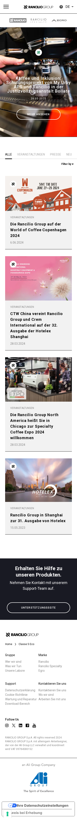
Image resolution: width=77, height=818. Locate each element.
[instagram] (7, 725)
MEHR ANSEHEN (38, 114)
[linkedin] (20, 725)
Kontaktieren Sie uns (52, 690)
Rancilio (43, 661)
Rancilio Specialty (50, 666)
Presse (55, 154)
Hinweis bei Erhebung (23, 813)
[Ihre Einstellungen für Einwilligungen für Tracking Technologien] (7, 814)
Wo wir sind (46, 694)
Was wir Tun (13, 666)
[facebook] (27, 725)
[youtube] (34, 726)
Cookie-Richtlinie (16, 694)
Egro (41, 670)
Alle (8, 154)
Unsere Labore (15, 670)
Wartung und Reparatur (21, 699)
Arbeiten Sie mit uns (52, 699)
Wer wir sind (13, 661)
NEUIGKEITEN (51, 63)
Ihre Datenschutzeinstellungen (42, 805)
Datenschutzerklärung (20, 690)
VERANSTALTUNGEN (31, 154)
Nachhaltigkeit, (29, 63)
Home (8, 644)
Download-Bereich (17, 703)
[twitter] (13, 725)
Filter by (66, 164)
